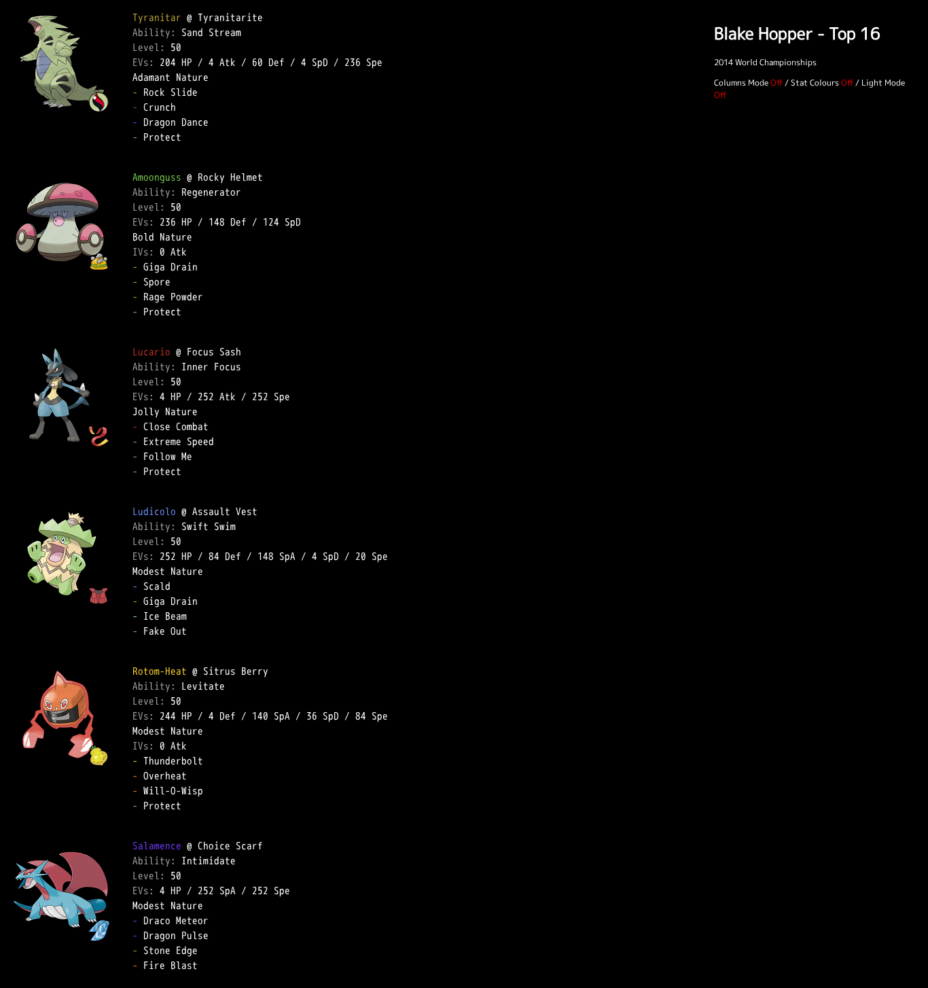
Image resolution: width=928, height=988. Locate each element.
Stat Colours (815, 82)
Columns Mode (741, 82)
